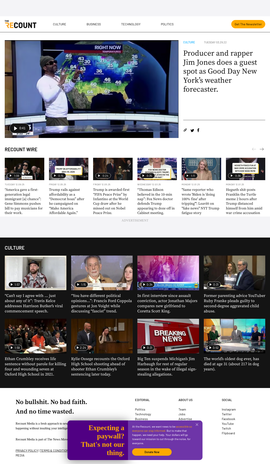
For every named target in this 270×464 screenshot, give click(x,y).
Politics (167, 24)
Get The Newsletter (248, 24)
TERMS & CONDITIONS (55, 450)
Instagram (229, 409)
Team (182, 409)
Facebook (228, 419)
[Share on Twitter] (192, 131)
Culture (59, 24)
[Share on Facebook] (198, 131)
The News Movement (61, 439)
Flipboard (228, 433)
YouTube (228, 423)
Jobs (181, 414)
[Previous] (261, 150)
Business (94, 24)
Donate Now (152, 452)
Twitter (227, 414)
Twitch (226, 428)
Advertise (185, 419)
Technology (131, 24)
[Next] (254, 150)
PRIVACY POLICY (27, 450)
